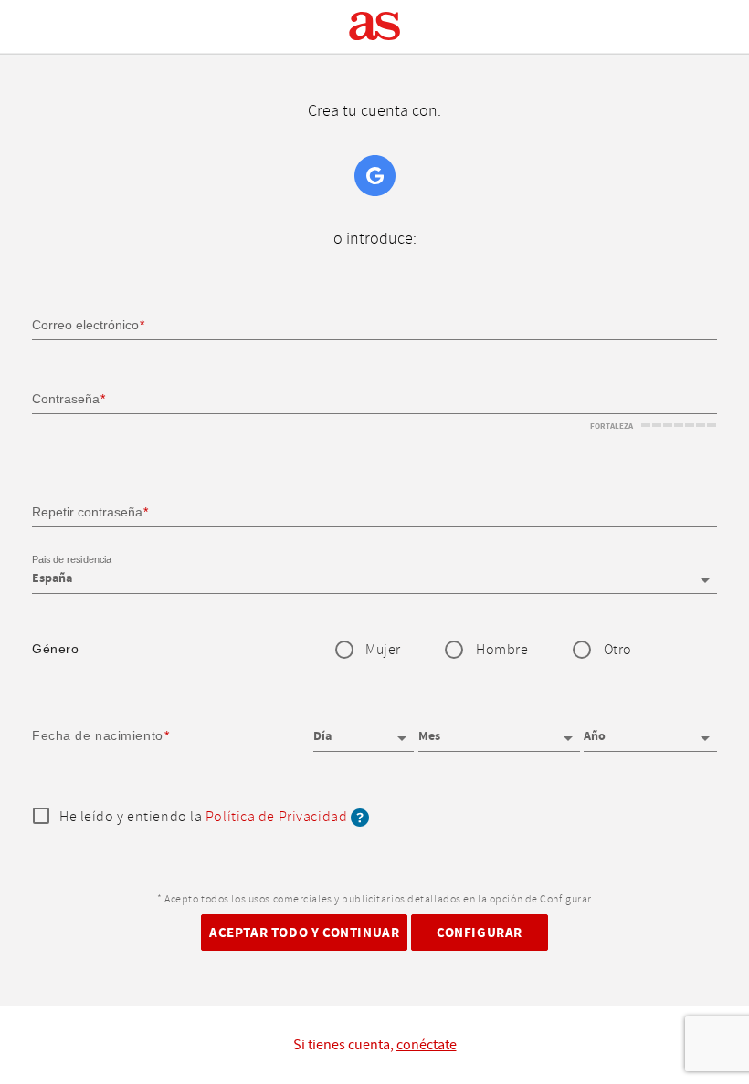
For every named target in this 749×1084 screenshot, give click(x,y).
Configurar (479, 933)
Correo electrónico (85, 325)
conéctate (426, 1045)
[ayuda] (360, 817)
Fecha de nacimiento (98, 735)
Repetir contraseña (87, 512)
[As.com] (375, 26)
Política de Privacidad (276, 817)
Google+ (375, 175)
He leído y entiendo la (203, 818)
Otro (618, 650)
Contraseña (66, 398)
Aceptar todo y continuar (304, 933)
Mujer (383, 650)
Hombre (502, 650)
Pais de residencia (71, 560)
